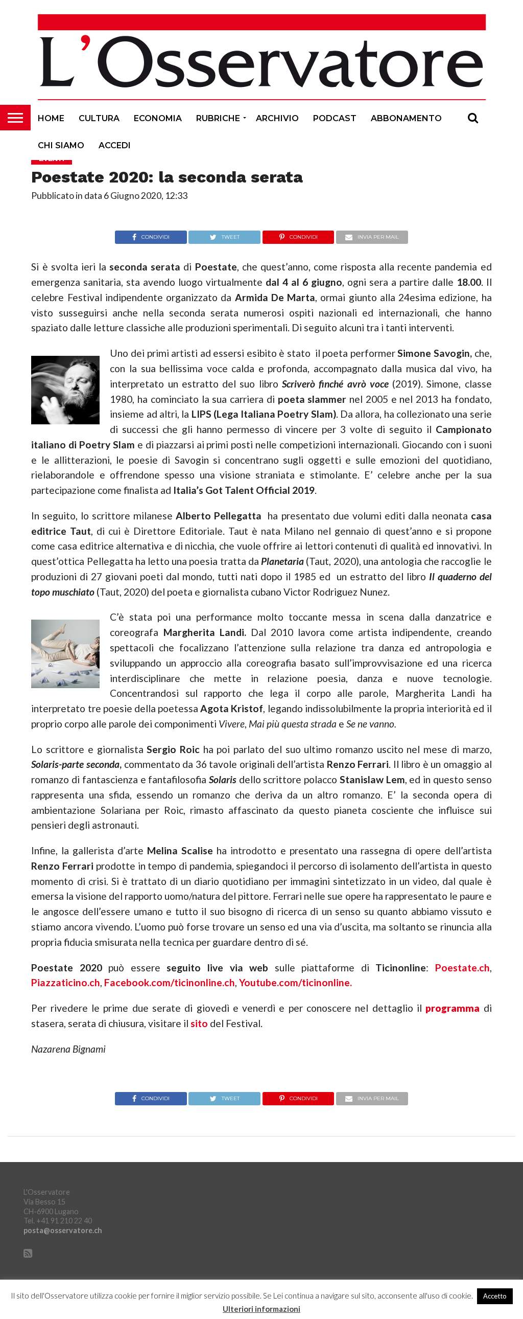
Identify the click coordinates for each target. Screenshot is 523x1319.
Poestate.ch (462, 967)
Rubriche (218, 118)
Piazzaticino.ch (65, 982)
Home (51, 118)
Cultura (99, 118)
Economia (158, 118)
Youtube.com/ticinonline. (295, 982)
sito (199, 1023)
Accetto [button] (495, 1296)
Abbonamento (406, 118)
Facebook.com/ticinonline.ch (169, 982)
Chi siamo (61, 145)
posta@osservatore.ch (62, 1230)
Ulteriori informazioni (261, 1309)
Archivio (277, 118)
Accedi (115, 145)
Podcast (334, 118)
